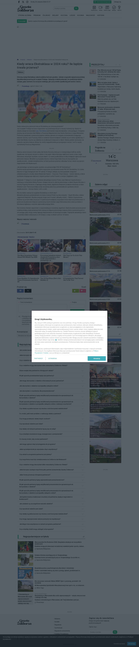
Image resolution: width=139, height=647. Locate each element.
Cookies (46, 353)
